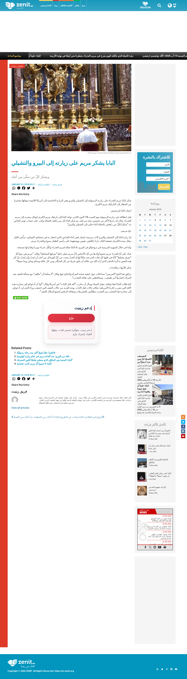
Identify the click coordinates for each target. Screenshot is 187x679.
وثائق (77, 5)
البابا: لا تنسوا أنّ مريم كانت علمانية (34, 363)
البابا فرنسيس (46, 5)
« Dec (139, 247)
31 (150, 241)
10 (150, 225)
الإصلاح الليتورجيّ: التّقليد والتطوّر (158, 460)
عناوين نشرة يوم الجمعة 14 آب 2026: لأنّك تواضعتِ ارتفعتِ (153, 55)
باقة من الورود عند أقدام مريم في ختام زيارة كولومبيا (43, 356)
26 (160, 236)
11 (155, 225)
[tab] (146, 511)
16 (145, 230)
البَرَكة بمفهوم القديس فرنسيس (157, 488)
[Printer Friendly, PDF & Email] (20, 297)
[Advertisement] (93, 31)
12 (160, 225)
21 (170, 230)
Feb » (145, 247)
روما (56, 5)
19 (160, 230)
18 (155, 230)
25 (155, 236)
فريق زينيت (57, 184)
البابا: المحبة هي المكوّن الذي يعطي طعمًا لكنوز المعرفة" (45, 359)
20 (165, 230)
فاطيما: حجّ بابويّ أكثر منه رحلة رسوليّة (36, 352)
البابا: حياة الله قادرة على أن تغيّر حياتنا (159, 447)
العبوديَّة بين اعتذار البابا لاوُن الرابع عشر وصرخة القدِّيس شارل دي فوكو (159, 433)
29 (140, 241)
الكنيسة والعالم (66, 5)
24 (150, 236)
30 (145, 241)
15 (140, 230)
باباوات (20, 66)
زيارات (13, 66)
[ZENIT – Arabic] (22, 5)
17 (150, 230)
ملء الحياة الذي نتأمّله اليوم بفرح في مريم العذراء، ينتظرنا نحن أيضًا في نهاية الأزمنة (72, 55)
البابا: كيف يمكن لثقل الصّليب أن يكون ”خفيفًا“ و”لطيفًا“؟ (160, 474)
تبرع (83, 5)
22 (140, 236)
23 (145, 236)
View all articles (20, 407)
